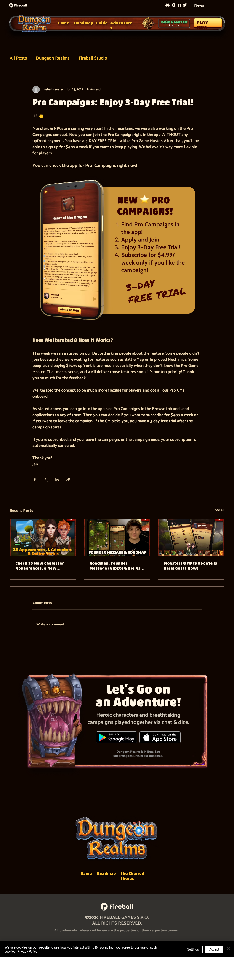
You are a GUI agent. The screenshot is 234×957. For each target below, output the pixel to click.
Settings (193, 949)
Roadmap (155, 756)
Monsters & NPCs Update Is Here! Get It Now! (190, 566)
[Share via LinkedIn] (57, 479)
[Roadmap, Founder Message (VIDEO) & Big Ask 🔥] (117, 537)
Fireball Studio (93, 58)
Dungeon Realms (52, 58)
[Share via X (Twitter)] (46, 479)
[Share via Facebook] (34, 479)
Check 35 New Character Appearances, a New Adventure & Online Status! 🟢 (39, 566)
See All (219, 510)
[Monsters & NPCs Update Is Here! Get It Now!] (191, 537)
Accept (214, 949)
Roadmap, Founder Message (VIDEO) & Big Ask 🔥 (116, 566)
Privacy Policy (27, 951)
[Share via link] (68, 479)
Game (63, 23)
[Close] (228, 949)
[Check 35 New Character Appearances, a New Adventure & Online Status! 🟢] (43, 537)
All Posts (18, 58)
